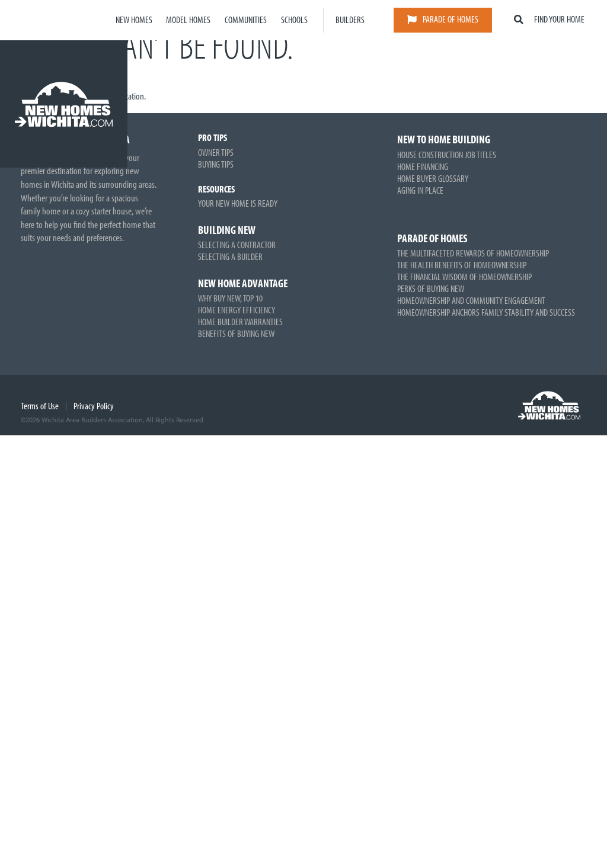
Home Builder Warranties (240, 322)
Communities (246, 19)
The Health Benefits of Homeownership (461, 265)
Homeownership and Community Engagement (471, 300)
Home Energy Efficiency (236, 310)
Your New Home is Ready (237, 203)
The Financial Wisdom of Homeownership (464, 277)
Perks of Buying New (430, 288)
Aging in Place (420, 190)
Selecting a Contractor (237, 245)
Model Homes (188, 19)
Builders (350, 19)
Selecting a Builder (230, 256)
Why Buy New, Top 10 (230, 298)
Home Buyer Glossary (432, 178)
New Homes (134, 19)
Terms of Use (40, 406)
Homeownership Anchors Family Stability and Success (486, 312)
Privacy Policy (94, 406)
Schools (294, 19)
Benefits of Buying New (236, 333)
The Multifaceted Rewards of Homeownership (473, 253)
